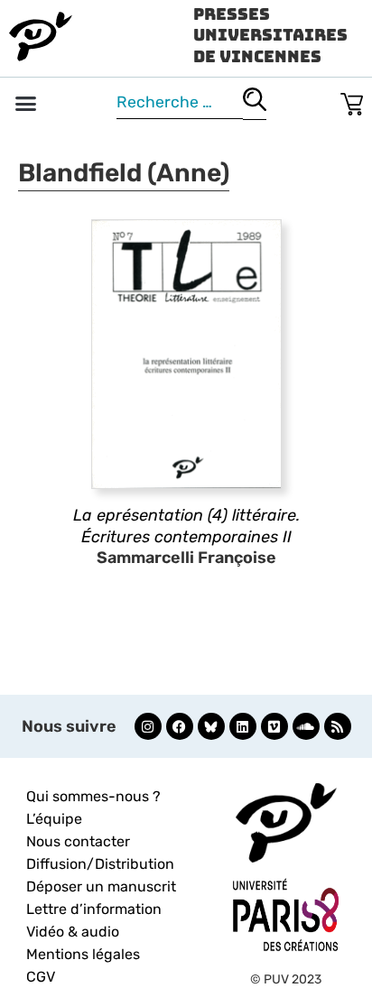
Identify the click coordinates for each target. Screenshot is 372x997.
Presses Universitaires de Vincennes (270, 35)
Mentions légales (83, 954)
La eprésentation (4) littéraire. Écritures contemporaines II (186, 525)
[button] (26, 104)
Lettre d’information (94, 909)
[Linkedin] (242, 726)
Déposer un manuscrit (101, 886)
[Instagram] (148, 726)
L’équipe (54, 818)
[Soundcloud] (306, 726)
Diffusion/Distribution (100, 863)
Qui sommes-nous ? (93, 796)
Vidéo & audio (72, 931)
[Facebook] (179, 726)
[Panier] (351, 100)
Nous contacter (78, 841)
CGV (40, 976)
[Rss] (337, 726)
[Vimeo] (274, 726)
